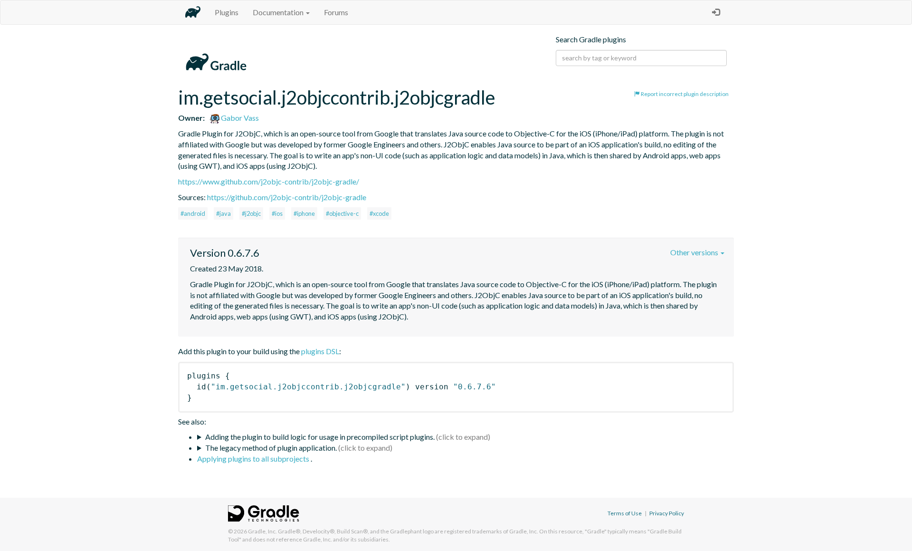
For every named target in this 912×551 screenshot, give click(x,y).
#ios (277, 213)
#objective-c (342, 213)
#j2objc (251, 213)
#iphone (304, 213)
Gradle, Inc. (262, 531)
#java (223, 213)
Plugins (226, 12)
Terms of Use (625, 513)
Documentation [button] (279, 12)
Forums (336, 12)
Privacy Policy (666, 513)
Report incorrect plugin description (684, 93)
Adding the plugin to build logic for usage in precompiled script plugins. (320, 436)
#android (192, 213)
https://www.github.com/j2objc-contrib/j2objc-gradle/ (268, 181)
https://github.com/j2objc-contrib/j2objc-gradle (286, 197)
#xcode (379, 213)
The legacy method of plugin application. (271, 447)
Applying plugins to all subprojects (254, 458)
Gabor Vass (239, 117)
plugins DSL (320, 351)
